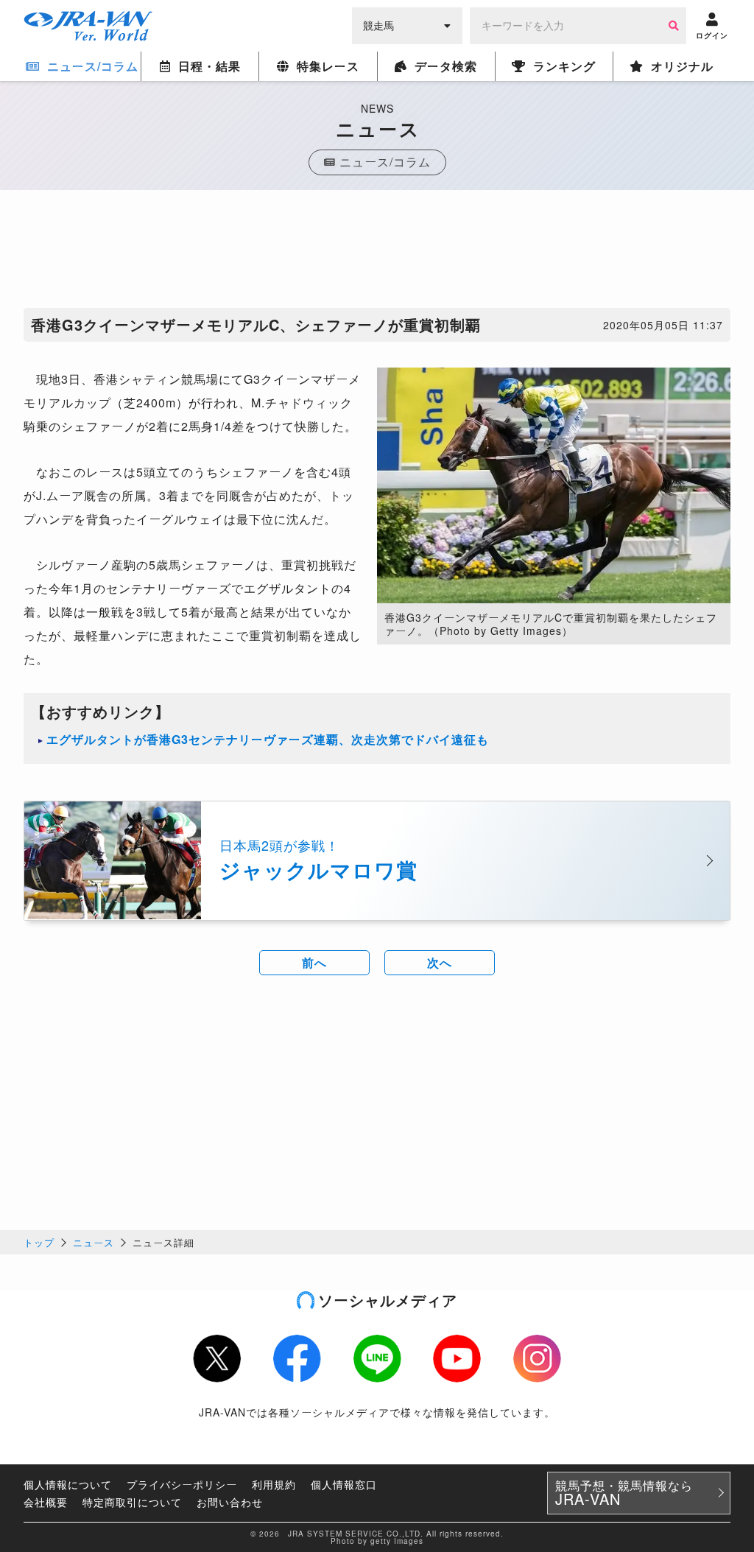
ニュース (93, 1242)
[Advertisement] (377, 253)
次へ (439, 962)
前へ (314, 962)
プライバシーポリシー (182, 1484)
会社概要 (46, 1502)
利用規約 (274, 1484)
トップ (39, 1242)
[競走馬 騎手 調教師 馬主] (407, 24)
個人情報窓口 (344, 1484)
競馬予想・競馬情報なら (624, 1493)
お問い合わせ (230, 1502)
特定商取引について (132, 1502)
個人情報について (68, 1484)
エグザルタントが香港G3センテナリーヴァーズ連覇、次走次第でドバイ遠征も (267, 739)
